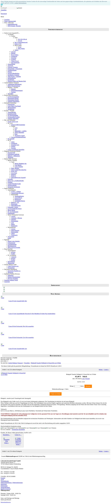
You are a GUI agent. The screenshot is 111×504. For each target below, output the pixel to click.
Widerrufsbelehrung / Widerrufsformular (12, 482)
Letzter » (106, 369)
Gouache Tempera (13, 67)
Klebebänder (11, 104)
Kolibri (13, 253)
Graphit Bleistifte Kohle (14, 184)
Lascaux (13, 51)
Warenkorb (4, 13)
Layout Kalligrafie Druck (15, 208)
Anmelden (3, 10)
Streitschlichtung (5, 487)
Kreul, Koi (14, 171)
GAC (16, 128)
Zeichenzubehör (12, 185)
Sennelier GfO (15, 145)
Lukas (12, 142)
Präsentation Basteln (13, 100)
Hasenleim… (6, 435)
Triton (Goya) (15, 61)
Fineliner (10, 182)
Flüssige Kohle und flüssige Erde (17, 81)
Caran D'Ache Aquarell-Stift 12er (17, 348)
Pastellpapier (11, 213)
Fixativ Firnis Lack (13, 121)
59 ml (19, 47)
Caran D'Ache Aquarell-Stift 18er (17, 301)
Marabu (13, 53)
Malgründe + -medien (20, 131)
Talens (13, 233)
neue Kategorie (15, 62)
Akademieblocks (19, 196)
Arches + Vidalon (16, 191)
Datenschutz (4, 485)
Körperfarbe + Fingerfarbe (15, 69)
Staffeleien (10, 275)
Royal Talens (14, 55)
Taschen (13, 92)
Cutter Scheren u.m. (13, 266)
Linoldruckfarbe (12, 70)
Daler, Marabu (15, 168)
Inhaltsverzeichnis (5, 489)
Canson (13, 216)
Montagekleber (12, 107)
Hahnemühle (14, 221)
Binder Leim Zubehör (14, 241)
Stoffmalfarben (12, 78)
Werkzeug (10, 157)
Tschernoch (14, 235)
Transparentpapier (11, 237)
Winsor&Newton (15, 205)
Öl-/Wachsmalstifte (13, 115)
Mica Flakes (21, 48)
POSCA (13, 176)
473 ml (20, 41)
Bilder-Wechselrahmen (14, 86)
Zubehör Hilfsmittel (13, 118)
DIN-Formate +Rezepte (14, 26)
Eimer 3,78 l (18, 44)
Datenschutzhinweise (6, 502)
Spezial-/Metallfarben (13, 73)
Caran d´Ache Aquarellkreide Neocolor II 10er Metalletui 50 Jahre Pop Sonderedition (31, 313)
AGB (2, 479)
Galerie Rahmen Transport (15, 363)
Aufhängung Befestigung (15, 84)
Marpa (13, 224)
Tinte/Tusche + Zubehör (14, 76)
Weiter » (101, 369)
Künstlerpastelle (12, 114)
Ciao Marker (18, 165)
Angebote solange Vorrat (11, 280)
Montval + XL (15, 202)
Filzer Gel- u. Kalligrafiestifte (16, 180)
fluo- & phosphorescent (21, 42)
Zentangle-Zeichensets (14, 187)
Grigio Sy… (18, 435)
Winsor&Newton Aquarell (18, 177)
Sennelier (13, 58)
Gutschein (7, 281)
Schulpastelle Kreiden (14, 117)
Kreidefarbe (11, 79)
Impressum (4, 484)
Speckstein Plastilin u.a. (14, 271)
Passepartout (11, 267)
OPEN (16, 50)
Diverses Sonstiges (13, 278)
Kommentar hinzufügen (18, 429)
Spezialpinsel (11, 261)
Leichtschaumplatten (13, 96)
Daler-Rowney (15, 230)
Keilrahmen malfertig (13, 154)
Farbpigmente (11, 243)
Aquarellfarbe (11, 64)
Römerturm (14, 204)
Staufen (13, 146)
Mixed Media (11, 210)
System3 (13, 59)
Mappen (13, 89)
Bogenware (18, 199)
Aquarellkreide (12, 112)
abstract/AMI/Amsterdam (18, 124)
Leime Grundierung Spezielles (16, 149)
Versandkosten (5, 481)
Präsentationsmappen (17, 90)
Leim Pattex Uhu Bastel (14, 106)
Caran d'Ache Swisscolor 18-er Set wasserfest (21, 326)
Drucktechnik (11, 152)
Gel (16, 129)
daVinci (13, 252)
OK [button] (2, 4)
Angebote (7, 19)
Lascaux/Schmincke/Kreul (18, 137)
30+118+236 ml (22, 39)
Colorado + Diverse (16, 218)
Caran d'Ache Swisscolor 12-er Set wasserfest (21, 337)
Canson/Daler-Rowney (17, 193)
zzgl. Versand (86, 378)
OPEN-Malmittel (19, 132)
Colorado (13, 257)
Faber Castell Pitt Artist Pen (18, 170)
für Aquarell (11, 138)
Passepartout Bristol (13, 98)
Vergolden (10, 93)
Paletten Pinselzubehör (14, 277)
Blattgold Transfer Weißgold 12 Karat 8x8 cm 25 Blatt (46, 363)
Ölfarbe (10, 72)
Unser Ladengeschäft (10, 21)
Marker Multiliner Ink (20, 163)
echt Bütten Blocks (20, 201)
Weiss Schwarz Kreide (14, 247)
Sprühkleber (11, 109)
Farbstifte (10, 179)
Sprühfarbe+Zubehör (13, 75)
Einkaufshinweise (12, 24)
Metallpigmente (12, 246)
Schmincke (14, 56)
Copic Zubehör (19, 166)
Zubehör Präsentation (13, 101)
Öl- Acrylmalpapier (13, 211)
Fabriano (13, 219)
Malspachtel (11, 263)
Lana (12, 222)
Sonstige (13, 148)
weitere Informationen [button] (20, 3)
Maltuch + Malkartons (14, 156)
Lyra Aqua (14, 173)
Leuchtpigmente (12, 244)
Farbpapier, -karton (13, 207)
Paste (16, 134)
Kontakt (3, 478)
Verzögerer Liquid (20, 135)
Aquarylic (10, 65)
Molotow (13, 174)
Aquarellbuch (18, 198)
